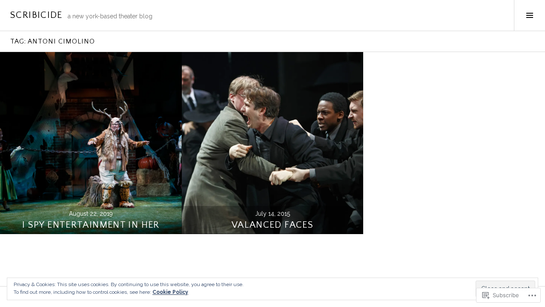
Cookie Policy (170, 292)
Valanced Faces (272, 225)
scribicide (36, 15)
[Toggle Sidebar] (529, 15)
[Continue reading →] (91, 143)
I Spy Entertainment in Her (91, 225)
